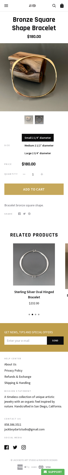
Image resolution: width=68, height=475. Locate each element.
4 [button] (38, 314)
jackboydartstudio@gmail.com (24, 429)
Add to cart (34, 189)
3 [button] (35, 314)
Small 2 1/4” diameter (38, 137)
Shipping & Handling (17, 383)
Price (8, 164)
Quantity (11, 174)
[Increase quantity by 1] (42, 173)
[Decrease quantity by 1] (24, 173)
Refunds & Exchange (17, 377)
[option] (34, 77)
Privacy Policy (13, 370)
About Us (10, 364)
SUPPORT (54, 471)
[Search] (54, 5)
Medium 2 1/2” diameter (39, 145)
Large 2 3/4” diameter (38, 153)
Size (7, 145)
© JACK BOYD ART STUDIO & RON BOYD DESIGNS (34, 460)
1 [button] (29, 314)
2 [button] (32, 314)
